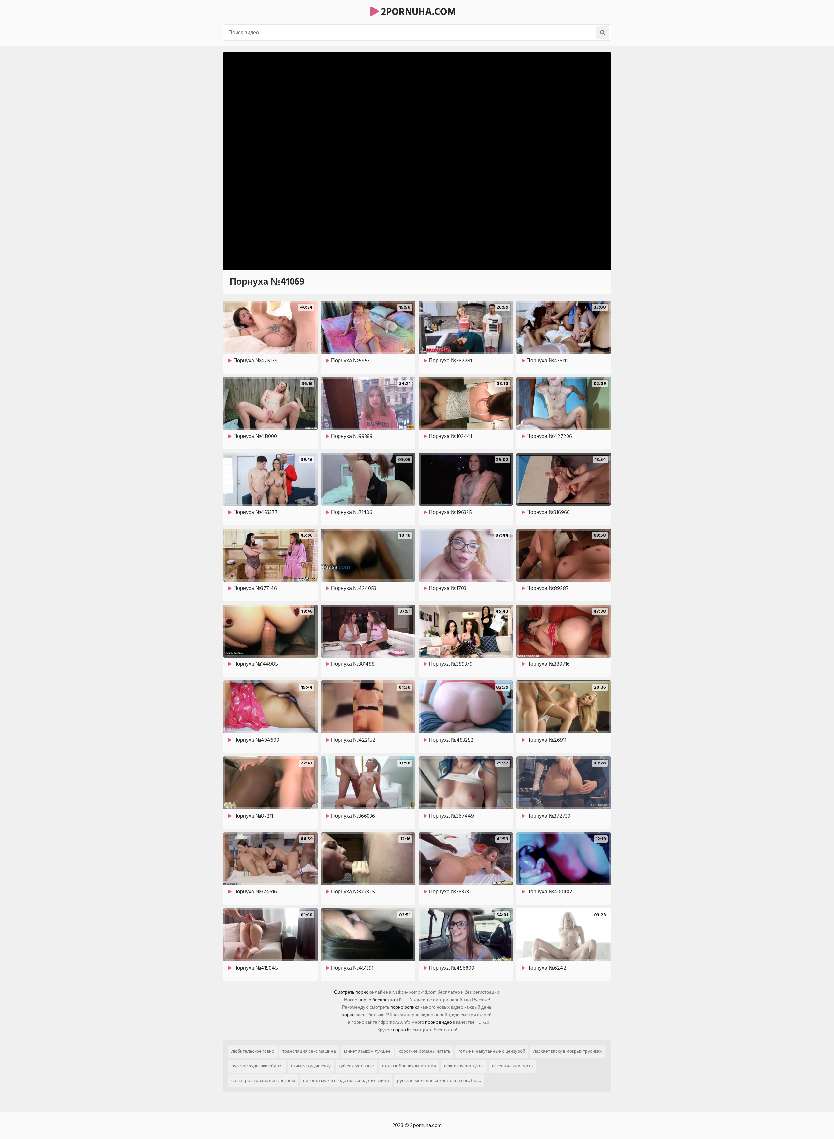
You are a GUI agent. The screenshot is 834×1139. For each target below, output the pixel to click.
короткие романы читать (424, 1051)
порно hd (402, 1029)
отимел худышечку (311, 1066)
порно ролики (404, 1007)
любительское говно (252, 1051)
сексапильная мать (512, 1066)
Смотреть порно (351, 992)
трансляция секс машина (309, 1051)
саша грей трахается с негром (263, 1080)
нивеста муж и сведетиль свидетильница (346, 1080)
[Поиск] (602, 32)
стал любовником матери (409, 1066)
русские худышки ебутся (257, 1066)
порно (348, 1014)
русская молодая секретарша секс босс (439, 1080)
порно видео (438, 1022)
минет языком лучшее (367, 1051)
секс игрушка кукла (464, 1066)
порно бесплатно (376, 1000)
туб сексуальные (356, 1066)
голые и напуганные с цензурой (491, 1051)
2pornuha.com (417, 12)
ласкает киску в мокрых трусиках (567, 1051)
